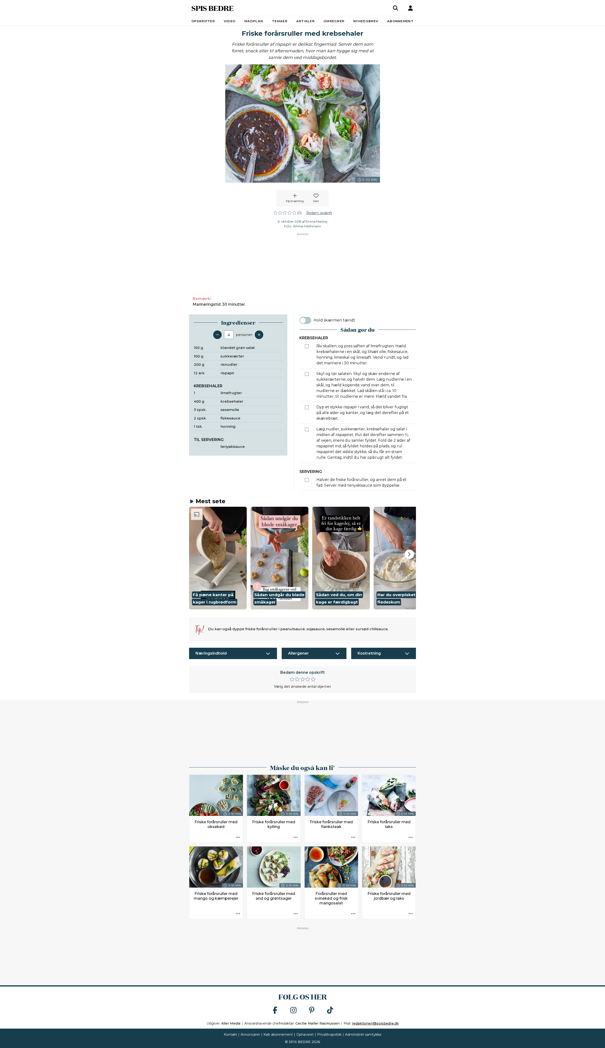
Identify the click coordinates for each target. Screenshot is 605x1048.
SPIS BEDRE (212, 8)
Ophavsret (305, 1034)
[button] (218, 558)
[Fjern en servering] (217, 334)
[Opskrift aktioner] (238, 837)
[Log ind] (410, 8)
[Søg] (395, 8)
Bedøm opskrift (319, 213)
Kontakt (230, 1034)
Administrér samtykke (363, 1034)
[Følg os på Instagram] (293, 1010)
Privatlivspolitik (329, 1034)
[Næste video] (409, 554)
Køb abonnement (278, 1034)
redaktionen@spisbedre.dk (375, 1023)
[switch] (305, 320)
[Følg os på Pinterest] (311, 1010)
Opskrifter (203, 21)
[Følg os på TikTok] (330, 1010)
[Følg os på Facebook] (275, 1010)
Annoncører (250, 1034)
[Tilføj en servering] (259, 334)
